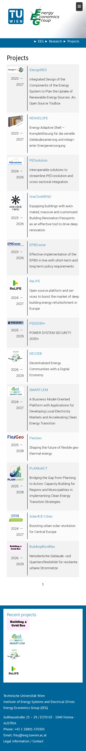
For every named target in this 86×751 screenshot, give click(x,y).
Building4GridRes (42, 546)
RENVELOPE (38, 118)
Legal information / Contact (23, 741)
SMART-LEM (38, 389)
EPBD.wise (37, 244)
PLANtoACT (38, 468)
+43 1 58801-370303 (29, 729)
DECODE (35, 353)
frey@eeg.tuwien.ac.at (30, 735)
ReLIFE (34, 281)
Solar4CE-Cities (41, 516)
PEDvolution (38, 160)
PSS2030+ (37, 323)
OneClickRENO (40, 196)
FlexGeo (35, 438)
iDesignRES (38, 69)
